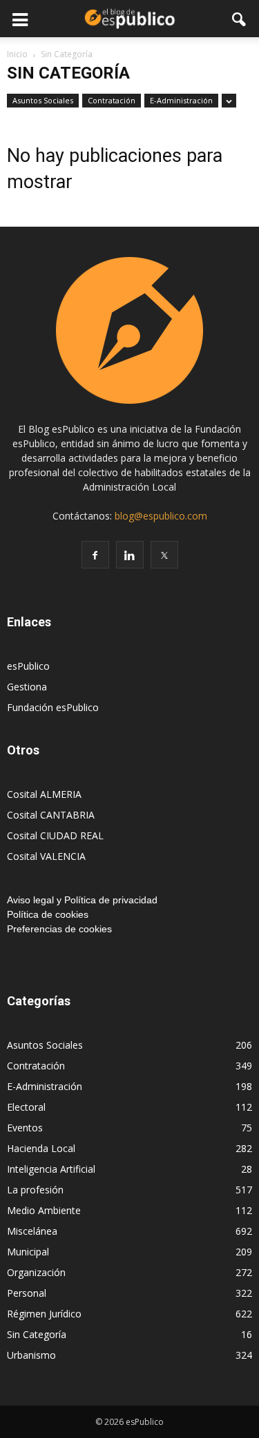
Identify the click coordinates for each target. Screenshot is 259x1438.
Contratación (111, 100)
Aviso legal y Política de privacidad (82, 899)
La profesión (35, 1189)
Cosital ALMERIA (44, 794)
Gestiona (27, 686)
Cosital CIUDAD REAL (55, 835)
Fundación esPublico (53, 707)
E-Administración (181, 100)
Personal (26, 1293)
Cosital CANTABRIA (51, 814)
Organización (36, 1272)
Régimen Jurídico (44, 1313)
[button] (239, 18)
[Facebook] (95, 554)
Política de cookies (47, 914)
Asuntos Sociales (42, 100)
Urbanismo (31, 1355)
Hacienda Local (41, 1148)
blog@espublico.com (161, 515)
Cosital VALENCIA (46, 856)
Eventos (25, 1127)
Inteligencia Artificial (51, 1168)
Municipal (28, 1251)
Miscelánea (32, 1230)
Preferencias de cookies (59, 928)
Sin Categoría (36, 1334)
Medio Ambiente (44, 1210)
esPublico (28, 665)
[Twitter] (164, 554)
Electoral (26, 1106)
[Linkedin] (130, 554)
